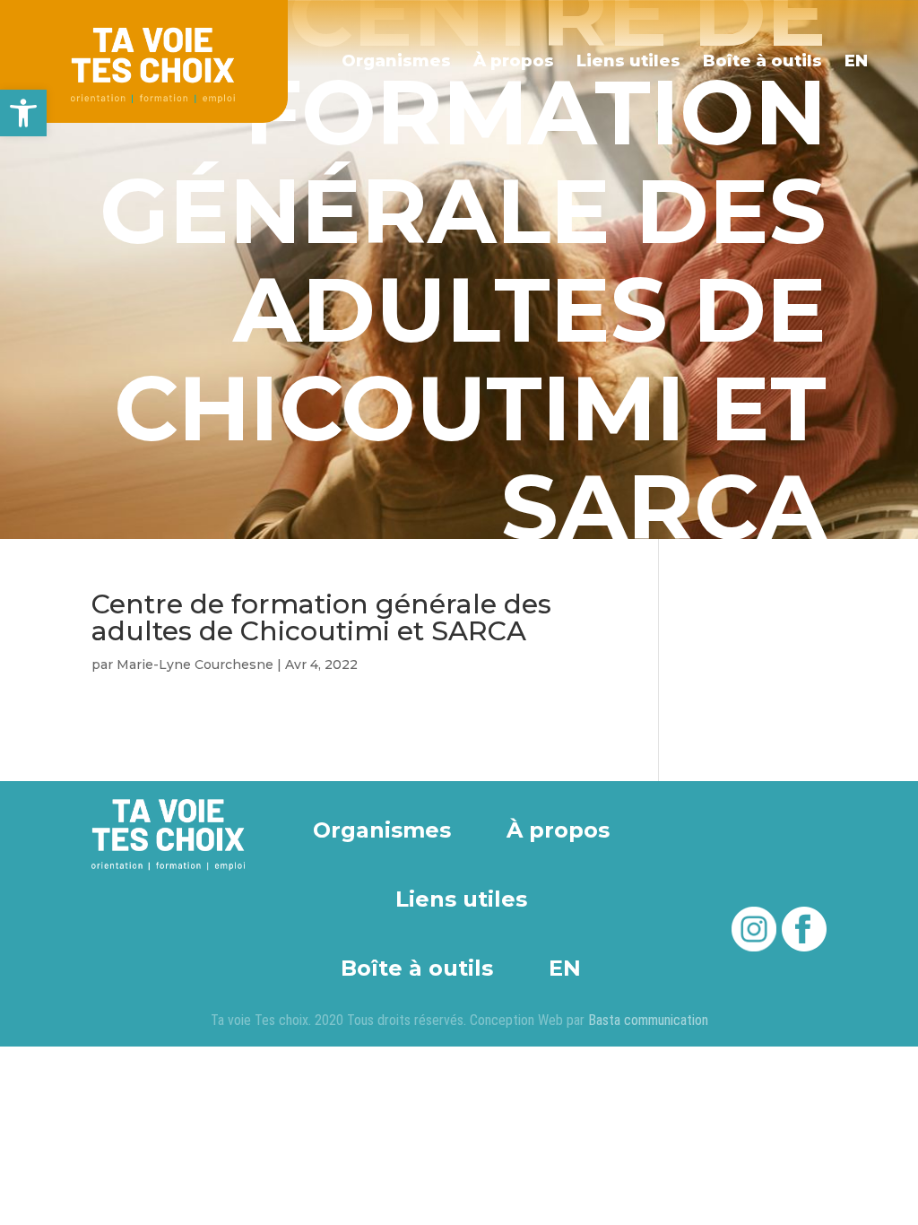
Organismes (396, 61)
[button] (23, 113)
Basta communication (648, 1020)
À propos (513, 61)
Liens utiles (628, 61)
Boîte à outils (762, 61)
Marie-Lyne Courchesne (195, 664)
